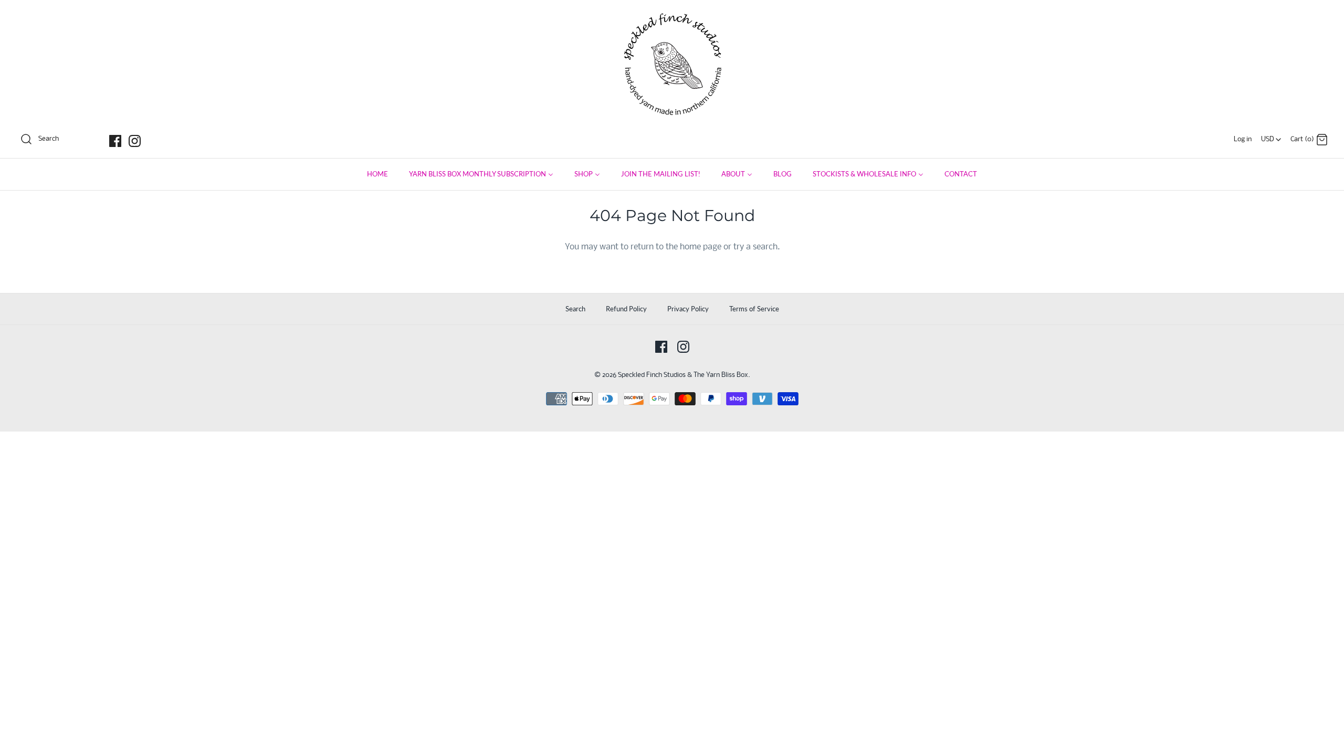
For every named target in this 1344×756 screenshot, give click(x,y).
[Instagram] (135, 141)
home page (700, 247)
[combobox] (1271, 136)
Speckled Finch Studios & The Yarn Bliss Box (683, 375)
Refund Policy (626, 308)
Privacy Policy (688, 308)
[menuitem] (377, 174)
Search (575, 308)
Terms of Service (754, 308)
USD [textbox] (1271, 136)
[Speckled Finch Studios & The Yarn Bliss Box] (672, 16)
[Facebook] (115, 141)
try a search (755, 247)
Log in (1243, 139)
